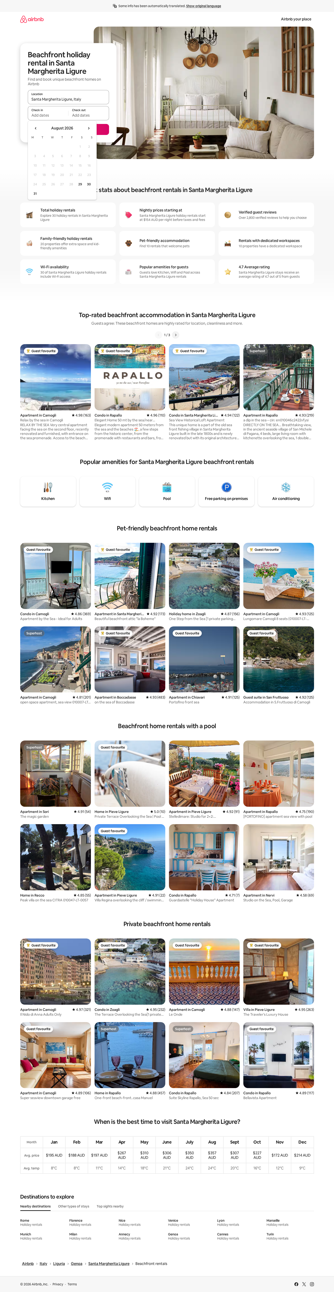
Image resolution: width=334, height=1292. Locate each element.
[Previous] (158, 335)
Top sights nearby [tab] (110, 1206)
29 (80, 184)
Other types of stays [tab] (73, 1206)
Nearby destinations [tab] (35, 1206)
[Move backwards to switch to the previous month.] (35, 128)
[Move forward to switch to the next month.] (88, 128)
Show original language (203, 6)
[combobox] (68, 99)
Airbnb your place (296, 19)
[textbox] (48, 115)
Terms (72, 1284)
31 (35, 194)
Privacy (58, 1284)
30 (89, 184)
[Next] (175, 335)
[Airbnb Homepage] (32, 19)
